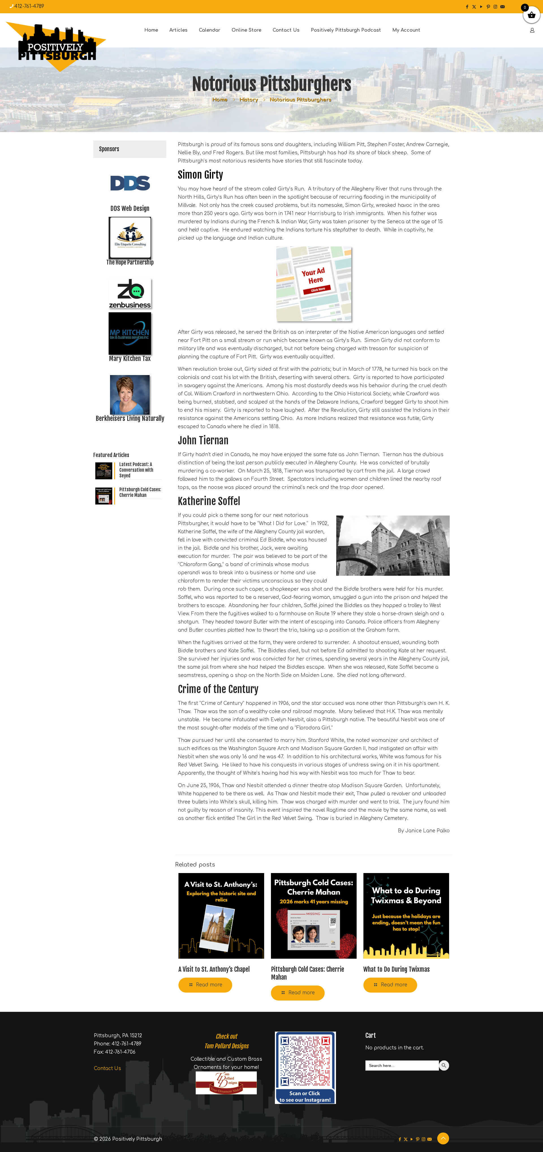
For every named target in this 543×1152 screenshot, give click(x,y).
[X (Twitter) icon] (474, 7)
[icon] (502, 7)
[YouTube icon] (481, 7)
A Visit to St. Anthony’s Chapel (214, 969)
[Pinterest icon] (488, 7)
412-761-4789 (29, 6)
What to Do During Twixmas (396, 969)
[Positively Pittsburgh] (68, 47)
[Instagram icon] (495, 7)
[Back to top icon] (443, 1138)
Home (219, 99)
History (248, 99)
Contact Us (107, 1068)
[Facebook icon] (467, 7)
